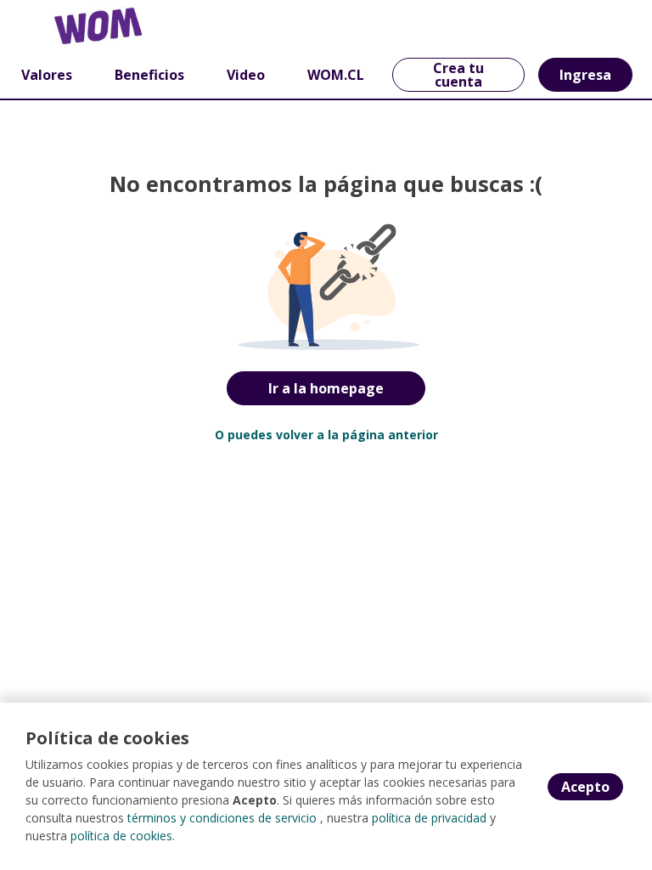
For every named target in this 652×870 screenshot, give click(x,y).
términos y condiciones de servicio (222, 818)
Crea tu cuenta (458, 75)
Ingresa (585, 74)
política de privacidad (429, 818)
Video (246, 74)
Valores (46, 74)
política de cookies (121, 836)
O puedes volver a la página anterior (326, 435)
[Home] (73, 26)
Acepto (585, 786)
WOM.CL (335, 74)
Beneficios (149, 74)
